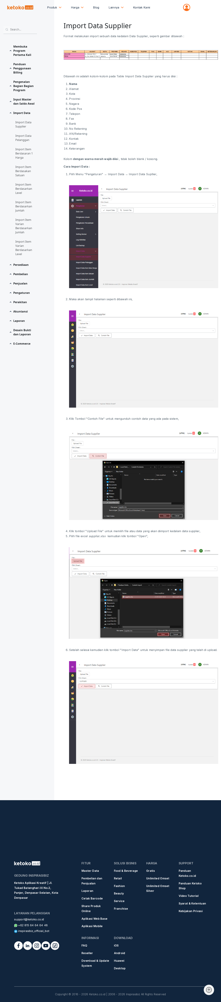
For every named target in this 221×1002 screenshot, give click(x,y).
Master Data (90, 870)
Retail (118, 878)
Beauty (119, 893)
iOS (116, 945)
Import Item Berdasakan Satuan (23, 171)
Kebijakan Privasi (191, 911)
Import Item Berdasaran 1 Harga (24, 153)
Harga (75, 7)
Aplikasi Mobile (92, 926)
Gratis (150, 870)
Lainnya (114, 7)
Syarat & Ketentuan (192, 903)
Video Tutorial (189, 896)
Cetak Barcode (92, 898)
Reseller (87, 953)
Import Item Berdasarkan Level (23, 189)
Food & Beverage (126, 870)
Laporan (87, 891)
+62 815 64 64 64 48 (32, 925)
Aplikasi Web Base (94, 918)
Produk (52, 7)
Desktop (120, 968)
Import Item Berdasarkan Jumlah (23, 206)
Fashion (119, 886)
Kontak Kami (141, 7)
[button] (23, 50)
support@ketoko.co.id (29, 919)
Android (119, 953)
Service (119, 901)
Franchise (121, 908)
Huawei (119, 960)
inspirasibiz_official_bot (33, 931)
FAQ (84, 945)
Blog (96, 7)
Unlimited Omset (157, 878)
